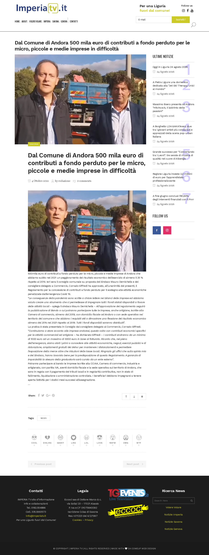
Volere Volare (173, 507)
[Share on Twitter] (42, 395)
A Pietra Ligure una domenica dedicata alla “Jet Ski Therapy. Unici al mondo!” (173, 86)
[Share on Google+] (48, 395)
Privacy (89, 519)
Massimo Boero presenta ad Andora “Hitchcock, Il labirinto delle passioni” (173, 108)
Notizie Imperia (173, 514)
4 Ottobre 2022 (40, 181)
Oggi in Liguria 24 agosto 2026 (170, 66)
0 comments (84, 181)
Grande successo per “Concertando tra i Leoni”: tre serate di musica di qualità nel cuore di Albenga (173, 155)
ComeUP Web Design (144, 548)
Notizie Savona (173, 521)
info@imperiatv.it (36, 515)
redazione (64, 181)
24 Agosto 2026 (165, 72)
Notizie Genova (173, 528)
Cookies (77, 519)
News (44, 418)
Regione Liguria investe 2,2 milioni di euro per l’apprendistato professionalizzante (172, 177)
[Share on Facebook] (39, 395)
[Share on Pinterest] (53, 395)
